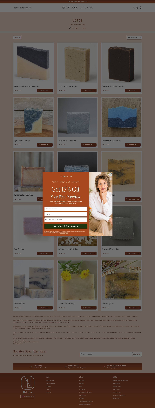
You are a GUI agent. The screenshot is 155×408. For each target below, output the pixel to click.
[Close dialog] (110, 174)
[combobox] (47, 219)
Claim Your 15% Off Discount (65, 226)
